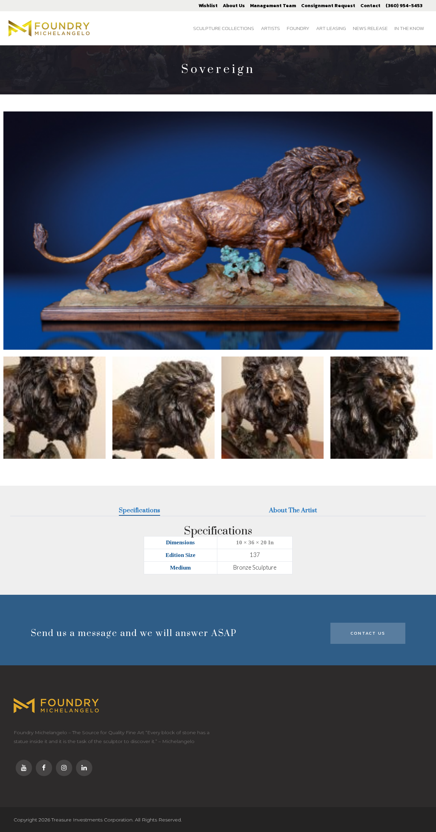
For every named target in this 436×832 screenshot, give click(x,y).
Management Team (273, 5)
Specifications (139, 510)
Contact (370, 5)
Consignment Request (328, 5)
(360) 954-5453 (404, 5)
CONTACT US (368, 633)
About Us (234, 5)
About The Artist (293, 510)
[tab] (139, 511)
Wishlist (208, 5)
